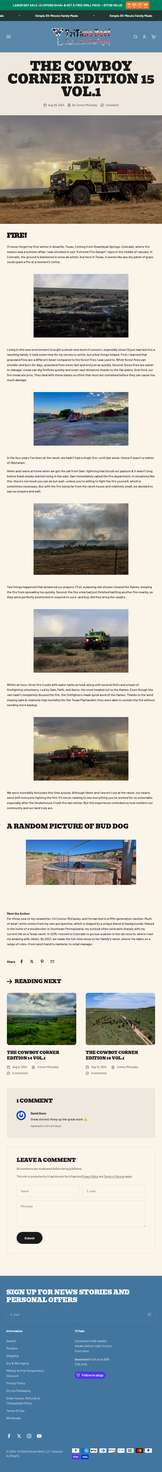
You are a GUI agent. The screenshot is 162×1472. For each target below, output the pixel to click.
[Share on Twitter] (32, 961)
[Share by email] (52, 961)
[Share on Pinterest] (42, 961)
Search (11, 1341)
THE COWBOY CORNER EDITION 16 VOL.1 (112, 1055)
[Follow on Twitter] (19, 1436)
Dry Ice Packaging (18, 1390)
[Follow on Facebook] (9, 1436)
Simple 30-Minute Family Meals (43, 15)
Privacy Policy (89, 1176)
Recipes (12, 1348)
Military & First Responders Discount (25, 1373)
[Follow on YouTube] (39, 1436)
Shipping (12, 1356)
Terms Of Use (15, 1410)
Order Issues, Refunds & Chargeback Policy (23, 1400)
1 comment (112, 105)
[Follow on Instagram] (29, 1436)
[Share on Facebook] (21, 961)
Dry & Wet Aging (17, 1363)
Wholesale (13, 1418)
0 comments (20, 1073)
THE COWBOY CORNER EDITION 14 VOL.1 (33, 1055)
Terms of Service (114, 1176)
